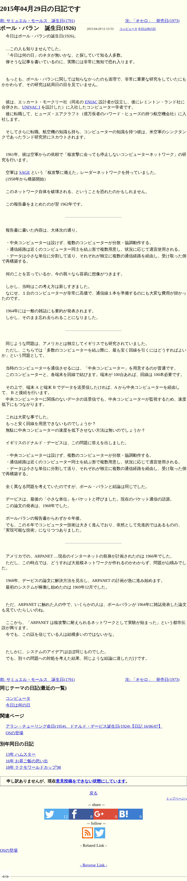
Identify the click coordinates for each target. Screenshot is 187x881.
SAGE (24, 172)
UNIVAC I (31, 107)
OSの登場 (14, 733)
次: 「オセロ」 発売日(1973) (152, 20)
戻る (93, 793)
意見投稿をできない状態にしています (91, 781)
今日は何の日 (147, 29)
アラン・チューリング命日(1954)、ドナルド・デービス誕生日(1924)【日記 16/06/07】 (84, 726)
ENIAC (91, 102)
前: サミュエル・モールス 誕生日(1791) (37, 20)
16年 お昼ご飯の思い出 (27, 761)
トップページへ (176, 798)
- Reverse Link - (93, 865)
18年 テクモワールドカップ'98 (33, 767)
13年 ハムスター (21, 754)
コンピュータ (128, 29)
